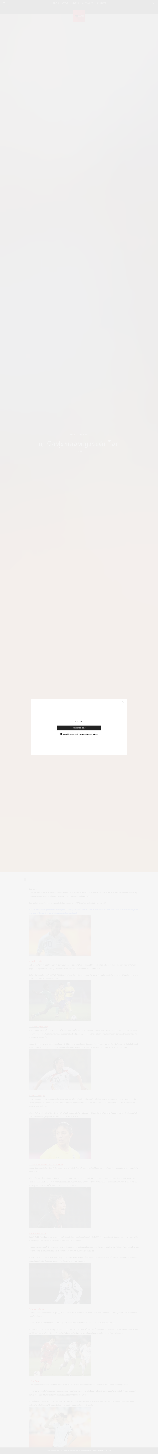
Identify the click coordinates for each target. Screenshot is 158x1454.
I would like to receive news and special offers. (80, 734)
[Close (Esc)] (123, 702)
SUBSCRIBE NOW (79, 728)
